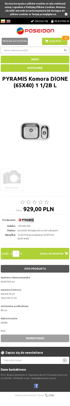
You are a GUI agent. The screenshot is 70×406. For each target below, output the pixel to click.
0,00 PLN (55, 41)
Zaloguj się (41, 21)
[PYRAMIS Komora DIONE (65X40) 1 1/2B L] (35, 131)
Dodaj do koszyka (52, 253)
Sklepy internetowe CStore (29, 395)
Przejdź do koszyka (15, 41)
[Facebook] (36, 386)
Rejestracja (62, 21)
